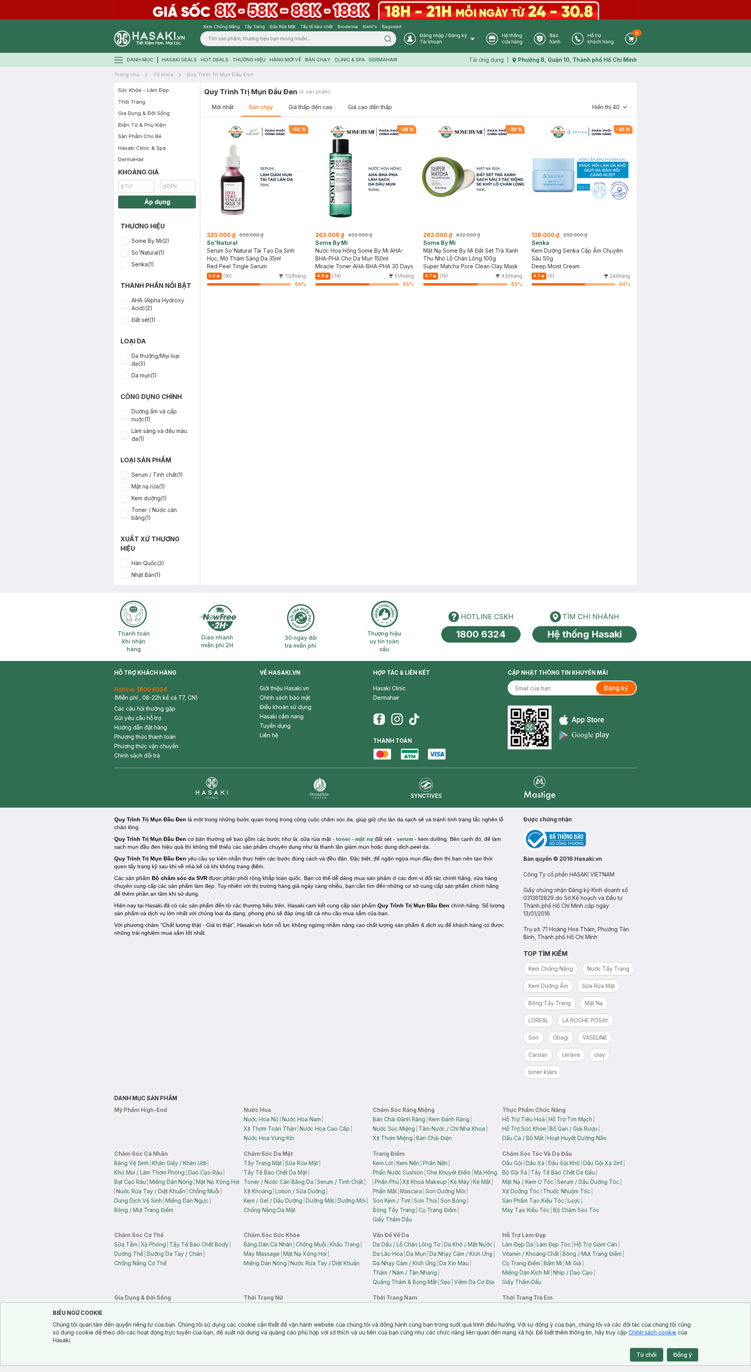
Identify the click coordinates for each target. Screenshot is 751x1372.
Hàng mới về (285, 60)
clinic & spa (349, 60)
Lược (574, 1200)
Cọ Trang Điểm (437, 1210)
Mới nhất (223, 107)
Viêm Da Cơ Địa (474, 1282)
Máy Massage (262, 1253)
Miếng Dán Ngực (186, 1200)
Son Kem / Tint (391, 1200)
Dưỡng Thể (128, 1253)
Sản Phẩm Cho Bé (140, 136)
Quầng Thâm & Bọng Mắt (405, 1282)
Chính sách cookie (652, 1332)
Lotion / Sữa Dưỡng (300, 1191)
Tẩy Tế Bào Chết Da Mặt (275, 1172)
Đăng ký (616, 688)
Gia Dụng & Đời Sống (144, 113)
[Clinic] (212, 788)
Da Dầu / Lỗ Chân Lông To (406, 1244)
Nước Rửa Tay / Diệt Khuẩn (150, 1191)
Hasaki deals (179, 60)
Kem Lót (383, 1163)
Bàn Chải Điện (434, 1138)
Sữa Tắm (125, 1244)
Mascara (411, 1191)
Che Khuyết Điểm (449, 1172)
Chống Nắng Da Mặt (269, 1210)
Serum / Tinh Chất (340, 1181)
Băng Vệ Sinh (131, 1163)
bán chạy (318, 60)
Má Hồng (485, 1172)
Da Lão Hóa (388, 1253)
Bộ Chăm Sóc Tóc (576, 1210)
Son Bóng (453, 1200)
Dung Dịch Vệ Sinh (138, 1200)
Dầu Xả (535, 1163)
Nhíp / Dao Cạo (573, 1272)
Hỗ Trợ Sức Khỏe (524, 1128)
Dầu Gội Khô (564, 1163)
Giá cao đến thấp (370, 107)
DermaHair (383, 60)
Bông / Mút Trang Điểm (143, 1210)
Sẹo (445, 1282)
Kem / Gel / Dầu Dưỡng (273, 1200)
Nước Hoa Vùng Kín (269, 1138)
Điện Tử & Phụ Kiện (142, 125)
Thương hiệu (249, 60)
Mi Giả (573, 1263)
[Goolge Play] (584, 735)
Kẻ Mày (459, 1181)
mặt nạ (364, 839)
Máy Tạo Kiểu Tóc (526, 1210)
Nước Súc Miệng (394, 1128)
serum (405, 839)
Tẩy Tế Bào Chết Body (198, 1244)
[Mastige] (539, 788)
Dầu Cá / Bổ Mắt (523, 1138)
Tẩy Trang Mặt (263, 1163)
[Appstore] (584, 720)
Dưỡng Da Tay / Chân (174, 1253)
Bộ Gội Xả (514, 1172)
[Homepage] (149, 39)
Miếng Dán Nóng (170, 1181)
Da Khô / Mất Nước (468, 1244)
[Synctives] (426, 788)
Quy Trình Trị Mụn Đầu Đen (220, 74)
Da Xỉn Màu (454, 1263)
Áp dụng (157, 202)
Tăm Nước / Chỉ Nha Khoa (452, 1128)
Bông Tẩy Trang (394, 1210)
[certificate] (580, 839)
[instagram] (397, 719)
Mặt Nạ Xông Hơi (217, 1181)
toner (343, 839)
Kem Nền (408, 1163)
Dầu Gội (512, 1163)
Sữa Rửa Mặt (301, 1163)
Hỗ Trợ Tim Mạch (570, 1119)
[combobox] (610, 107)
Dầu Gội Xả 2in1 (602, 1163)
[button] (157, 241)
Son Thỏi (425, 1200)
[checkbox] (124, 241)
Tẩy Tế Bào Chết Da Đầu (563, 1172)
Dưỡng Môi (352, 1200)
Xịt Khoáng (258, 1191)
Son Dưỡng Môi (445, 1191)
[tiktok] (414, 719)
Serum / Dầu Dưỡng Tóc (588, 1181)
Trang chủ (127, 74)
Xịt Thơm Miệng (393, 1138)
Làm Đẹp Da (517, 1244)
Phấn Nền (435, 1163)
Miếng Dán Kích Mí (526, 1272)
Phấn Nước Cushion (398, 1172)
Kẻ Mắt (481, 1181)
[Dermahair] (319, 788)
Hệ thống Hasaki (584, 634)
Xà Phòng (153, 1244)
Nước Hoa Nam (301, 1119)
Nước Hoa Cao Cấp (325, 1128)
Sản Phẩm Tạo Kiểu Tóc (533, 1200)
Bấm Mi (553, 1263)
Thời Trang (131, 102)
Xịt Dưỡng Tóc (520, 1191)
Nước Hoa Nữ (261, 1119)
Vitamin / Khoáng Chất (530, 1253)
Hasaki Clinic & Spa (142, 148)
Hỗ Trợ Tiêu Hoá (523, 1119)
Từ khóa (163, 74)
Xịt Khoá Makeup (424, 1181)
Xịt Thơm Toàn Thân (270, 1128)
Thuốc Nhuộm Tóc (566, 1191)
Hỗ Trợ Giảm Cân (595, 1244)
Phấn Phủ (387, 1181)
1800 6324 (481, 634)
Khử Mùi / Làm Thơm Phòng (149, 1172)
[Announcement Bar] (375, 10)
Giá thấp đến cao (310, 107)
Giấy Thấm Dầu (392, 1219)
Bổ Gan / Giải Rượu (573, 1128)
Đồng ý (682, 1354)
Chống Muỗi (204, 1191)
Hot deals (214, 60)
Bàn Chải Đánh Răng (399, 1119)
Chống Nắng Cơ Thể (140, 1263)
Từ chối (646, 1354)
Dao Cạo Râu (205, 1172)
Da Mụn (416, 1253)
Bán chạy (261, 107)
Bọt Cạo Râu (130, 1181)
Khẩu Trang (344, 1244)
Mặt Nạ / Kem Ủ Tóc (527, 1181)
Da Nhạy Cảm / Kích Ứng (460, 1253)
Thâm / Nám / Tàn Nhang (405, 1272)
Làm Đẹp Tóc (554, 1244)
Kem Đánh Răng (449, 1119)
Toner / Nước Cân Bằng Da (278, 1181)
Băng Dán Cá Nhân (268, 1244)
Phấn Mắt (385, 1191)
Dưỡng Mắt (320, 1200)
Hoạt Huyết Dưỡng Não (577, 1138)
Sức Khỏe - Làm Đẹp (143, 90)
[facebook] (379, 719)
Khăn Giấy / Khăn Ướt (179, 1163)
